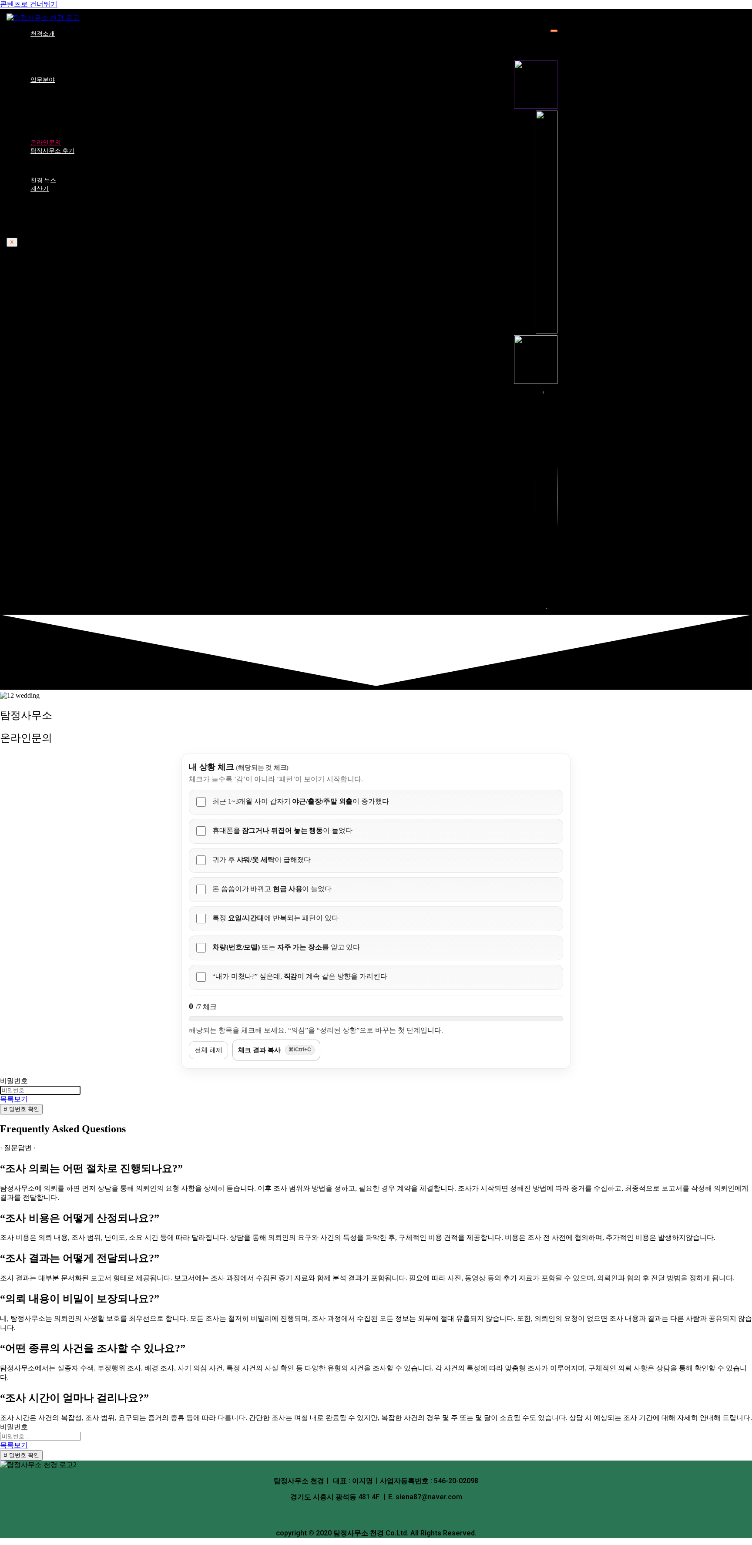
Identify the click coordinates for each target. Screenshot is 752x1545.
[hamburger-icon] (554, 31)
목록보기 (14, 1099)
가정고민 (48, 94)
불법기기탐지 (54, 127)
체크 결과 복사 (274, 1050)
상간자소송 (51, 203)
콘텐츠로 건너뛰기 (28, 4)
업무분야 (42, 79)
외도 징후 (49, 220)
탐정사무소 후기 (52, 150)
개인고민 (48, 103)
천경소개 (42, 33)
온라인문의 (45, 142)
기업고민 (48, 111)
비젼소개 (48, 57)
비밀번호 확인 (21, 1109)
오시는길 (48, 65)
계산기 (39, 188)
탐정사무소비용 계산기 (68, 211)
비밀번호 (14, 1080)
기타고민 (48, 119)
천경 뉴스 (43, 180)
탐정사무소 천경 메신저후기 (76, 165)
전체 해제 (208, 1050)
